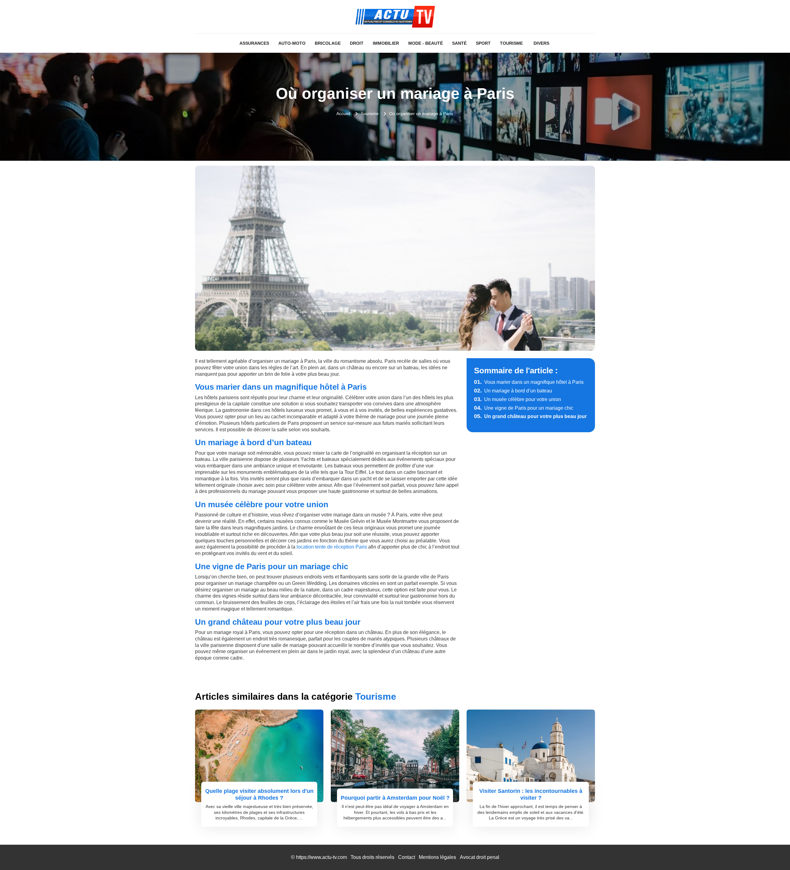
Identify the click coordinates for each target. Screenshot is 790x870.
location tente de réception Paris (332, 546)
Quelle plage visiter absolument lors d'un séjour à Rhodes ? (259, 794)
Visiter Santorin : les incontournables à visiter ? (530, 794)
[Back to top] (773, 853)
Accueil (343, 113)
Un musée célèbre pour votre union (517, 399)
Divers (541, 43)
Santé (459, 43)
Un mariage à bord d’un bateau (513, 390)
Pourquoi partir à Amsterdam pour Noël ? (395, 798)
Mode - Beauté (425, 43)
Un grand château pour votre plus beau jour (530, 416)
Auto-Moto (292, 43)
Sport (483, 43)
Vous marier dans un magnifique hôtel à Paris (529, 382)
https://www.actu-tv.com (321, 857)
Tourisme (511, 43)
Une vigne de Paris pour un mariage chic (523, 408)
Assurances (254, 43)
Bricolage (328, 43)
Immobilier (386, 43)
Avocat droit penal (479, 857)
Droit (357, 43)
